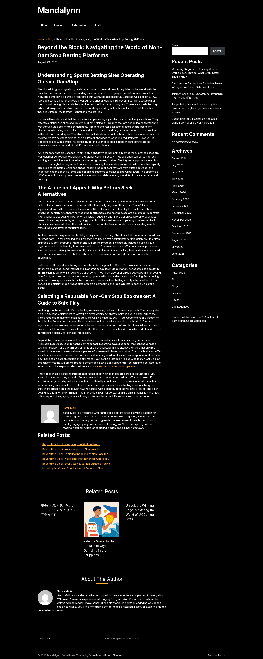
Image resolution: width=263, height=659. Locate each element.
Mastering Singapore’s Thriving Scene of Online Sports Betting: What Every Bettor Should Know (196, 72)
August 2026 (179, 158)
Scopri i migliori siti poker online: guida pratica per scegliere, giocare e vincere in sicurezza (197, 108)
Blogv (175, 286)
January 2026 (180, 205)
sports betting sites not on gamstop (115, 366)
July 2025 (177, 246)
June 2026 (178, 171)
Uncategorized (180, 306)
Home (41, 39)
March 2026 (179, 192)
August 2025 (179, 240)
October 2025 (180, 226)
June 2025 (178, 253)
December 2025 (181, 212)
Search (176, 45)
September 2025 (182, 233)
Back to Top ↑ (216, 655)
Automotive (79, 24)
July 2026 (177, 165)
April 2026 (178, 185)
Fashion (59, 24)
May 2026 (178, 178)
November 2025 (181, 219)
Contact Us (44, 638)
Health (98, 24)
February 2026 (180, 199)
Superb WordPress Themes (105, 655)
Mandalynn (59, 10)
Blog (44, 24)
